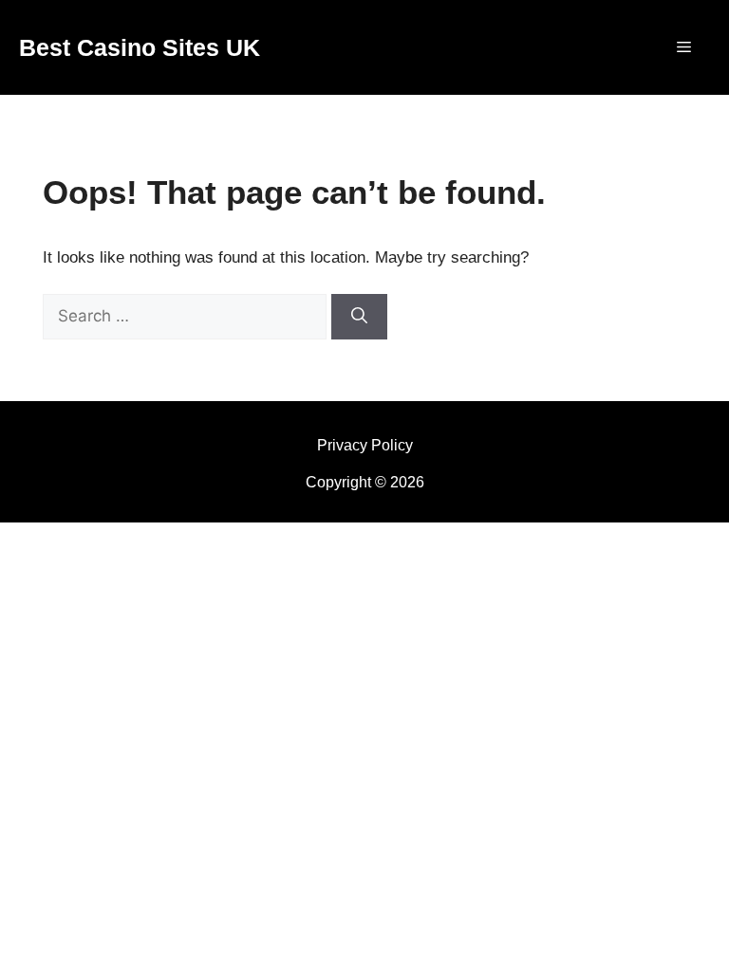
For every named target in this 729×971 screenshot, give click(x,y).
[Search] (359, 316)
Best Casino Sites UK (139, 47)
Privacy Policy (365, 445)
